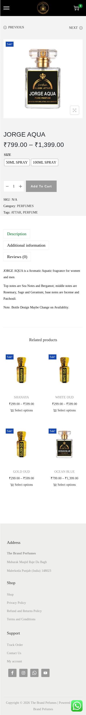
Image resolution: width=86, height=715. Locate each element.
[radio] (16, 162)
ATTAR (16, 212)
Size (7, 154)
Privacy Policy (16, 602)
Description (16, 234)
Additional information (26, 245)
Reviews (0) (17, 256)
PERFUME (30, 212)
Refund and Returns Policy (24, 611)
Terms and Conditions (21, 619)
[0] (76, 8)
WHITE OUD (64, 397)
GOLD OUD (21, 471)
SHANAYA (21, 397)
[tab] (43, 233)
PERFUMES (25, 206)
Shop (10, 594)
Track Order (15, 645)
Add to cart (41, 186)
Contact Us (14, 653)
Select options (24, 410)
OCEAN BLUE (64, 471)
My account (14, 661)
